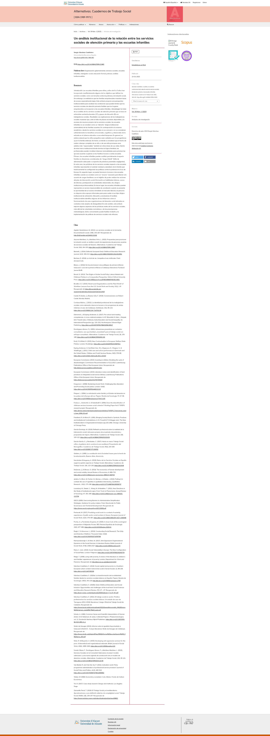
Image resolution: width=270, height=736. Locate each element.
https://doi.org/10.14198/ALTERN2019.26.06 (109, 465)
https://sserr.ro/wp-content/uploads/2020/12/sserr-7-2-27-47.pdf (96, 593)
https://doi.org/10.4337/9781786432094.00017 (97, 325)
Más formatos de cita (140, 101)
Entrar (205, 2)
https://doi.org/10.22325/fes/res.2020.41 (97, 527)
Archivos (82, 31)
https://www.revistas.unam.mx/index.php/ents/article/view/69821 (96, 698)
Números (92, 24)
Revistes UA (186, 2)
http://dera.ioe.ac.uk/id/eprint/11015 (104, 562)
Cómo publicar (79, 24)
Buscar (171, 24)
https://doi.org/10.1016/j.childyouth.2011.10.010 (90, 356)
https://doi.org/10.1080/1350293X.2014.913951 (106, 254)
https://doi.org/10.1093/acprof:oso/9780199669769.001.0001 (99, 280)
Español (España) (171, 2)
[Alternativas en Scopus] (186, 48)
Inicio (75, 31)
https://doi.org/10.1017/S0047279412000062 (89, 673)
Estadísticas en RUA (139, 65)
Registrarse (196, 2)
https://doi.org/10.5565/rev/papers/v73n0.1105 (89, 399)
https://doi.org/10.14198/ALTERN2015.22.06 (88, 661)
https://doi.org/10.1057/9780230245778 (111, 553)
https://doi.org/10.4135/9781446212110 (87, 389)
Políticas (122, 24)
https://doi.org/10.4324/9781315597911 (107, 344)
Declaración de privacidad (117, 728)
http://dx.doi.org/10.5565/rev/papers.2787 (107, 581)
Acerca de (110, 24)
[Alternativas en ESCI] (186, 61)
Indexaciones (134, 24)
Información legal (114, 725)
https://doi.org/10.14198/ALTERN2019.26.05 (95, 437)
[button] (137, 157)
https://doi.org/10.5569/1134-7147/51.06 (87, 310)
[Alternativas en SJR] (174, 45)
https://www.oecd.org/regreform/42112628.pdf (90, 508)
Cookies (110, 731)
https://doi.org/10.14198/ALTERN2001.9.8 (91, 337)
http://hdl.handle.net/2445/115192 (85, 235)
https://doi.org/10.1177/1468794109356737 (106, 484)
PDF (136, 52)
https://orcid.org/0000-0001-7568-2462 (84, 57)
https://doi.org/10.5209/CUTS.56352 (86, 449)
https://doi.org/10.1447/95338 (84, 571)
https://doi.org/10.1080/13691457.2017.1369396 (110, 518)
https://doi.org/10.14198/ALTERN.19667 (102, 247)
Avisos (101, 24)
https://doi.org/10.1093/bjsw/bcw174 (107, 546)
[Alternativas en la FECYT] (174, 61)
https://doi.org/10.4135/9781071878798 (87, 536)
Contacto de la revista (115, 719)
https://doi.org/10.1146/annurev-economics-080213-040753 (94, 475)
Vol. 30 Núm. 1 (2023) (94, 31)
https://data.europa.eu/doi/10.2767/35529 (88, 380)
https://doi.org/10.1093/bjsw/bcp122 (103, 646)
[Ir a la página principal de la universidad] (73, 3)
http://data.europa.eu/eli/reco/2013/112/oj (88, 368)
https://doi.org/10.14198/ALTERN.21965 (91, 64)
